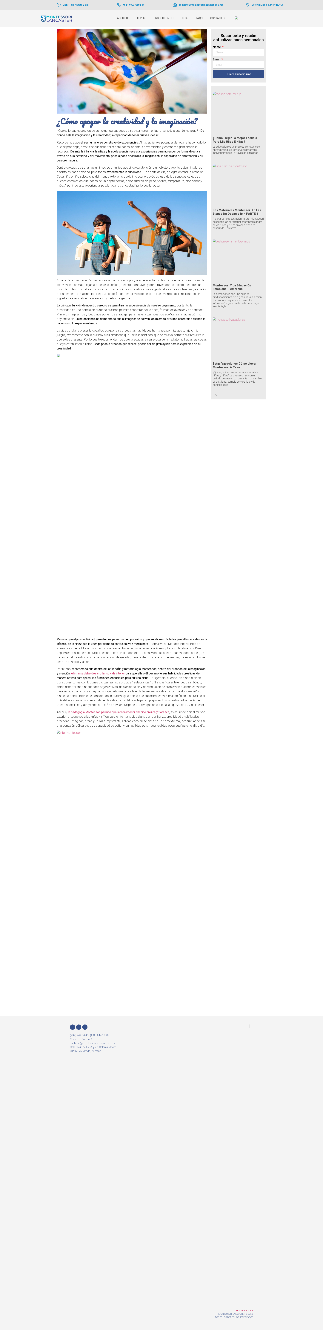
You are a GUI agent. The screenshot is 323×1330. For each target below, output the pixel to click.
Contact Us (218, 18)
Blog (185, 18)
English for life (164, 18)
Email (217, 59)
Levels (141, 18)
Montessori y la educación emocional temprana (232, 287)
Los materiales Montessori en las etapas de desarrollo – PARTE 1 (237, 212)
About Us (123, 18)
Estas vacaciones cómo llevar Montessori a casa (235, 365)
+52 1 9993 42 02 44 (133, 5)
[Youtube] (84, 1027)
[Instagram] (78, 1027)
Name (217, 47)
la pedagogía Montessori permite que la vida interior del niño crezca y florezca (118, 712)
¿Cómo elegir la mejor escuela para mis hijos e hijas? (235, 140)
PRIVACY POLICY (244, 1310)
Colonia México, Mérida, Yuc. (267, 5)
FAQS (199, 18)
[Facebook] (72, 1027)
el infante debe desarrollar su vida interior (98, 673)
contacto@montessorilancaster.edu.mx (201, 5)
